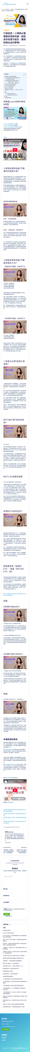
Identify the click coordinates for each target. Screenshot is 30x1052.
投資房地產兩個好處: (11, 79)
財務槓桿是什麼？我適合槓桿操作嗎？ (11, 968)
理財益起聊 (17, 63)
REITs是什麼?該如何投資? (10, 85)
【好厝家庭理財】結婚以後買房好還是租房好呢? (13, 985)
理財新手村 (6, 30)
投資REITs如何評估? (9, 88)
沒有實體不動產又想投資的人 (12, 95)
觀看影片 (5, 137)
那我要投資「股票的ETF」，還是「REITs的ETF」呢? (14, 90)
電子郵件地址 (6, 895)
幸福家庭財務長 (8, 97)
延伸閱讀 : (5, 809)
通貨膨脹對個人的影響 (8, 971)
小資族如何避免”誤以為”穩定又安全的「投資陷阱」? (14, 955)
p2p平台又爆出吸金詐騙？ (9, 933)
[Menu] (27, 3)
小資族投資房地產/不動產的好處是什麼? (12, 77)
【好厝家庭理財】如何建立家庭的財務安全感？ (13, 979)
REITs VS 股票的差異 (9, 87)
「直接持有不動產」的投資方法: (13, 81)
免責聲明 (4, 1040)
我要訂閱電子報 (9, 916)
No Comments (23, 45)
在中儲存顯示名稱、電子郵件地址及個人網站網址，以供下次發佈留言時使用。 (14, 910)
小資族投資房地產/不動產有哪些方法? (12, 80)
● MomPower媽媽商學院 (8, 125)
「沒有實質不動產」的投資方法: (13, 83)
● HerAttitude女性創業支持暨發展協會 (11, 126)
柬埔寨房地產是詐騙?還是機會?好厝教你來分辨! (13, 958)
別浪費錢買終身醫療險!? (8, 976)
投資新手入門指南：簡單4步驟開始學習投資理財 (13, 1004)
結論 (6, 92)
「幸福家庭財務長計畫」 (10, 764)
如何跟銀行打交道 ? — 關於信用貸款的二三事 (13, 966)
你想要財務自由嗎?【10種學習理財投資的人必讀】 (14, 1006)
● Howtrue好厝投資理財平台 (9, 123)
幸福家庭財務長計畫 (8, 749)
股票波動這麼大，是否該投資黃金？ (10, 973)
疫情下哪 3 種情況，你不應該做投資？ (11, 963)
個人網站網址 (6, 902)
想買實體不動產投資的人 (11, 93)
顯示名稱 (5, 889)
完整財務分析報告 (7, 930)
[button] (23, 74)
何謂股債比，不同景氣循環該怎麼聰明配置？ (12, 960)
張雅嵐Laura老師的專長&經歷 (10, 76)
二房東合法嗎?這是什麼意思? (10, 84)
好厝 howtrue (9, 832)
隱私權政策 (4, 1037)
